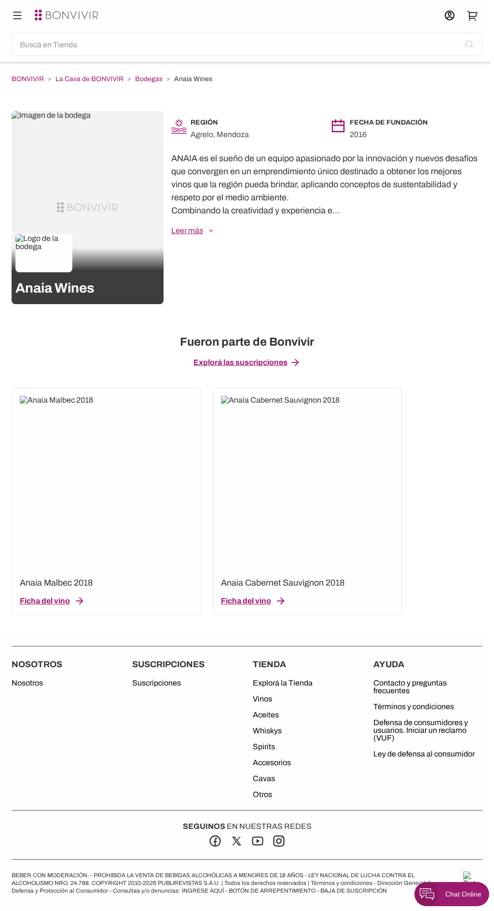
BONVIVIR (28, 79)
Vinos (262, 699)
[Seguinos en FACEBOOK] (215, 841)
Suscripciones (156, 683)
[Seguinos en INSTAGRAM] (279, 841)
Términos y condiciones (413, 707)
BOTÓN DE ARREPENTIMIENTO (272, 890)
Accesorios (272, 763)
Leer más (187, 230)
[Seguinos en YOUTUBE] (257, 841)
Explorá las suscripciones (240, 362)
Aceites (266, 715)
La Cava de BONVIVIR (89, 79)
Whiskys (267, 731)
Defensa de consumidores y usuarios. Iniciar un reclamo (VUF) (420, 730)
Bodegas (149, 79)
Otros (262, 795)
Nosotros (27, 683)
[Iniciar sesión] (449, 15)
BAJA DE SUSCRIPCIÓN (353, 890)
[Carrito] (472, 15)
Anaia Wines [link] (193, 79)
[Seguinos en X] (236, 841)
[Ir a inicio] (67, 15)
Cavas (264, 779)
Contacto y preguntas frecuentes (410, 687)
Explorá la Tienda (283, 683)
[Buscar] (17, 15)
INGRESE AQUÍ (203, 890)
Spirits (264, 747)
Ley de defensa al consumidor (424, 754)
